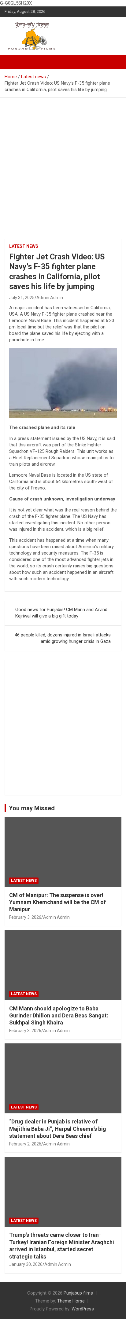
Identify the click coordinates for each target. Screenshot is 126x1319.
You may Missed (32, 808)
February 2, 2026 (25, 1143)
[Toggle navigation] (12, 62)
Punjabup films (78, 1293)
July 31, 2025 (22, 297)
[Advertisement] (63, 164)
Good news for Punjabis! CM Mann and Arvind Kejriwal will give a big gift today (61, 613)
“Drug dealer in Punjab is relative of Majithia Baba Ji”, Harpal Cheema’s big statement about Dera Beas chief (57, 1128)
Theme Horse (71, 1301)
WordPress (83, 1309)
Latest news (23, 246)
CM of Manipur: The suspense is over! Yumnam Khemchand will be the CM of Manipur (57, 902)
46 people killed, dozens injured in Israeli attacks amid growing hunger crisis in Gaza (63, 638)
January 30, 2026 (26, 1264)
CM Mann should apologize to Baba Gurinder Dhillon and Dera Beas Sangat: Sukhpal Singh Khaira (58, 1015)
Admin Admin (49, 297)
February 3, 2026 (25, 917)
